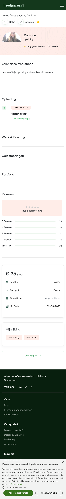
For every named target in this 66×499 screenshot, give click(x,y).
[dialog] (33, 479)
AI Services (10, 444)
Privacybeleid (17, 484)
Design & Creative (14, 434)
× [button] (62, 462)
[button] (5, 22)
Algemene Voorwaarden (19, 376)
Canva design (14, 337)
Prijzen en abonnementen (18, 410)
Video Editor (31, 337)
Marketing (9, 439)
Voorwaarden (11, 414)
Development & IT (13, 430)
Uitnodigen (31, 355)
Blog (6, 405)
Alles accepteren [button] (18, 493)
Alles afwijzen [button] (49, 493)
